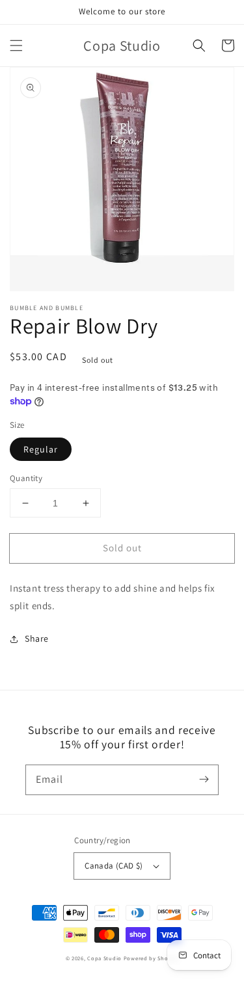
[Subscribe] (203, 779)
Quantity (26, 478)
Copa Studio (104, 958)
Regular (40, 449)
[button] (16, 45)
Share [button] (37, 638)
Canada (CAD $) (114, 865)
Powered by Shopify (151, 958)
